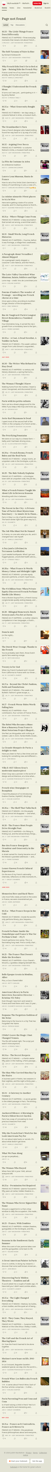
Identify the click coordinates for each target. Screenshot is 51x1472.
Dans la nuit (8, 632)
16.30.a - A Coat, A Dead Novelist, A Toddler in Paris (19, 339)
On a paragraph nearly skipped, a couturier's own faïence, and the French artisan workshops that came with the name (20, 261)
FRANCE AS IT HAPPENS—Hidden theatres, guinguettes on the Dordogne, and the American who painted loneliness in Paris (19, 1227)
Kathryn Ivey (13, 409)
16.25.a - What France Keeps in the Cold (19, 912)
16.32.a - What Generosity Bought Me (18, 108)
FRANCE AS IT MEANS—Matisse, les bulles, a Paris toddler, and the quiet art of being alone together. (19, 1305)
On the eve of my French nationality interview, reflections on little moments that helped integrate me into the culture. (19, 875)
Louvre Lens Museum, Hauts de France (17, 178)
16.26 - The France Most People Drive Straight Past (17, 827)
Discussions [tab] (20, 25)
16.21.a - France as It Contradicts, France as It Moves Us (18, 1425)
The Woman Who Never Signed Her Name (19, 1204)
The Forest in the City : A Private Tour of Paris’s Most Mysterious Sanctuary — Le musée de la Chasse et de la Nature (19, 511)
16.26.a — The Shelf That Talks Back (19, 808)
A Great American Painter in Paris (19, 1260)
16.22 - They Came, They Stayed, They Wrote (17, 1319)
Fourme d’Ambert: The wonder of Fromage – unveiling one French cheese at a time (18, 295)
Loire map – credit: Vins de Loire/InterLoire (19, 280)
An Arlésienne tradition (11, 165)
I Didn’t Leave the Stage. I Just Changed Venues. (17, 1036)
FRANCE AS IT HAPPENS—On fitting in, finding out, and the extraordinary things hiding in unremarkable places (18, 832)
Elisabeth (11, 522)
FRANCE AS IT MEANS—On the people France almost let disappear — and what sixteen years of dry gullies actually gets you (18, 812)
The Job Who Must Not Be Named (18, 531)
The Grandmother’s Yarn (14, 127)
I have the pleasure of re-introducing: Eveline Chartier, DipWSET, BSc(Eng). (17, 795)
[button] (4, 7)
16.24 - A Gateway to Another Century (16, 1094)
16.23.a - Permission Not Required (19, 1185)
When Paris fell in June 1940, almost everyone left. (16, 1172)
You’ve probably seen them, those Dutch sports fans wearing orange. (18, 654)
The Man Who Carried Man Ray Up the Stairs (19, 1074)
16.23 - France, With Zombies (16, 1223)
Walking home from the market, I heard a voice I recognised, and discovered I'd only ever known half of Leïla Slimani (19, 388)
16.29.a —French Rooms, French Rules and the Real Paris (17, 454)
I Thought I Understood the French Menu (19, 88)
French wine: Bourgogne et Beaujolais (15, 789)
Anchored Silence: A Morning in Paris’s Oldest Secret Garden (18, 1114)
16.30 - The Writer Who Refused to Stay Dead (19, 365)
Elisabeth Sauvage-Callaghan (19, 426)
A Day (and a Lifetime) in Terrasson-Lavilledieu (14, 550)
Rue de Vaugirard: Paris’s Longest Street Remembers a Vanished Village (19, 318)
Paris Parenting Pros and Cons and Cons (19, 1400)
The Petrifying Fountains (14, 435)
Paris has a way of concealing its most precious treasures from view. (17, 1120)
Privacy (28, 1453)
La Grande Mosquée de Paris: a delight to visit (17, 749)
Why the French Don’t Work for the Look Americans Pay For (19, 1134)
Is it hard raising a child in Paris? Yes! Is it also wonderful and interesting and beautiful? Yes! (18, 1405)
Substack (13, 1467)
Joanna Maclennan (15, 167)
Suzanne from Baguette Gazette (20, 208)
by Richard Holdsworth (11, 55)
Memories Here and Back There (18, 893)
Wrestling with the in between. (14, 496)
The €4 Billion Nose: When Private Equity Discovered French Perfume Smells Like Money (19, 591)
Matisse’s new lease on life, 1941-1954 (18, 1360)
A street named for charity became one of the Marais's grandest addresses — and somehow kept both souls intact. (19, 855)
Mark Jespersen (14, 902)
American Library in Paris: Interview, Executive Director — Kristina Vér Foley (18, 995)
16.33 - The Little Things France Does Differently (17, 33)
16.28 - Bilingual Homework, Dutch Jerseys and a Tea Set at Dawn (19, 613)
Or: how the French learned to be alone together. (18, 1345)
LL (8, 638)
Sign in (46, 3)
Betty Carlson (13, 983)
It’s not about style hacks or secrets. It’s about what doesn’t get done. (18, 1140)
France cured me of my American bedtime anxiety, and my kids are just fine (19, 73)
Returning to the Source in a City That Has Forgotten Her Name (19, 1022)
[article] (25, 38)
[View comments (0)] (14, 45)
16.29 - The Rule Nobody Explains (18, 473)
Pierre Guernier (13, 329)
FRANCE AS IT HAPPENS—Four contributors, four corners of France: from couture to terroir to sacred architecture (19, 711)
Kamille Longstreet (15, 78)
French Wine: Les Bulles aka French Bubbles (19, 1380)
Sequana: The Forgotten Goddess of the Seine (19, 1016)
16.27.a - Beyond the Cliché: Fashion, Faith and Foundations (19, 685)
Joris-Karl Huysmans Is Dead (16, 418)
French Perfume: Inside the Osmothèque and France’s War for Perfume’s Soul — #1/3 (19, 934)
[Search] (46, 25)
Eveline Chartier (14, 283)
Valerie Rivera (13, 1252)
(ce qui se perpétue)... (10, 1156)
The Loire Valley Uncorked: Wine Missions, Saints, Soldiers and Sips (19, 276)
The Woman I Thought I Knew (16, 383)
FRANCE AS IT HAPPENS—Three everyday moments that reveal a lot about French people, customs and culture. (19, 38)
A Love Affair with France (17, 444)
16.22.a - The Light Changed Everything (15, 1299)
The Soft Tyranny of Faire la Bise (18, 51)
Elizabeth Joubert (14, 675)
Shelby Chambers (13, 879)
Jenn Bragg (11, 759)
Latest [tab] (5, 25)
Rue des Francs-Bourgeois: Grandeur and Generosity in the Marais (18, 848)
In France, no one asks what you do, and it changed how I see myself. (19, 535)
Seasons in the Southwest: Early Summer (18, 1242)
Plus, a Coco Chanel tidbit (12, 980)
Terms (35, 1453)
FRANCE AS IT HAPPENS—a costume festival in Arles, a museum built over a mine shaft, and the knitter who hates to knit (18, 148)
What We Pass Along (12, 1153)
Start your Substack (19, 1461)
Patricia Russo (13, 1026)
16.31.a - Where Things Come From (19, 216)
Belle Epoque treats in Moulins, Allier (17, 976)
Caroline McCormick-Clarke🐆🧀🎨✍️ (22, 187)
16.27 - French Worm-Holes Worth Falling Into (18, 706)
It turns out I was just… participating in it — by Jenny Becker (19, 93)
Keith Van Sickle (14, 658)
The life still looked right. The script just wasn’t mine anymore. (18, 1042)
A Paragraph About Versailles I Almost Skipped (17, 255)
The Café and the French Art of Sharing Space (17, 1339)
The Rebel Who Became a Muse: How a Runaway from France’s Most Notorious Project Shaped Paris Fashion (17, 727)
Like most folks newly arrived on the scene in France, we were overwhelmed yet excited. (19, 898)
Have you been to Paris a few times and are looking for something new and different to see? (19, 754)
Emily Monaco (13, 306)
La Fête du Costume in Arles (16, 161)
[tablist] (14, 25)
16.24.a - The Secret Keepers (16, 1055)
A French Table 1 (14, 98)
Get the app (37, 1461)
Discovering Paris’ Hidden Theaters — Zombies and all (15, 1279)
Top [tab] (12, 25)
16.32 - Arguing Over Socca (15, 144)
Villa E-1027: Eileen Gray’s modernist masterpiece (15, 769)
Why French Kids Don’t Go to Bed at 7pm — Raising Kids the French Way (20, 68)
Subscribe (37, 3)
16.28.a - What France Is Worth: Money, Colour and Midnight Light (19, 570)
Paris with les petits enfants (16, 401)
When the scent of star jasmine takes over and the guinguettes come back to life (19, 1247)
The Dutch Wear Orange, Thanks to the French (19, 648)
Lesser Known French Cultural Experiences (17, 870)
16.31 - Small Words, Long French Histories (18, 235)
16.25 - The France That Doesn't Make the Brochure (17, 956)
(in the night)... (8, 635)
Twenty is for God (11, 667)
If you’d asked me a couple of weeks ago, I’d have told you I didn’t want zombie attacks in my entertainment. (20, 1285)
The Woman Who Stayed (14, 1168)
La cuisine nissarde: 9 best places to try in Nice (19, 198)
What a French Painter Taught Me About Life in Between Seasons (19, 491)
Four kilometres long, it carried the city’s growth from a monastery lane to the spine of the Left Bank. (19, 325)
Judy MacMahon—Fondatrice (22, 43)
